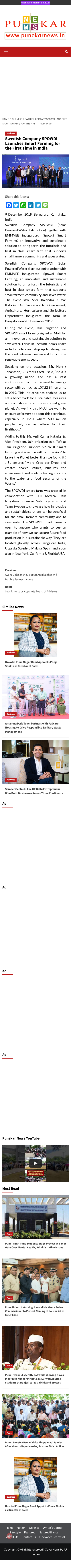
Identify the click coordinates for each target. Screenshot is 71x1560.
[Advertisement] (35, 84)
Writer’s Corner (52, 1527)
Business (11, 133)
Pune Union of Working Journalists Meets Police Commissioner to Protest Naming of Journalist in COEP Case (34, 1311)
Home (9, 1527)
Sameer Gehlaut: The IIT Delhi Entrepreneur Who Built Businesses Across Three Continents (34, 791)
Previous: (31, 574)
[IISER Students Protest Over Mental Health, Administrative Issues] (35, 1163)
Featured (29, 1532)
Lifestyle (15, 1532)
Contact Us (29, 1537)
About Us (12, 1537)
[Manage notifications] (9, 1536)
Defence (34, 1527)
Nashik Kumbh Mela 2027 (35, 2)
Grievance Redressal (52, 1537)
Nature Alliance (48, 1532)
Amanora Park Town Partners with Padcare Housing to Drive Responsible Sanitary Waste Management (33, 728)
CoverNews (52, 1549)
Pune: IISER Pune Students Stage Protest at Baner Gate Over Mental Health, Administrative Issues (35, 1245)
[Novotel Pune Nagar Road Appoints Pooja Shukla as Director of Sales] (35, 635)
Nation (21, 1527)
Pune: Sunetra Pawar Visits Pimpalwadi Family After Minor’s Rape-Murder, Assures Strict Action (34, 1444)
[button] (6, 51)
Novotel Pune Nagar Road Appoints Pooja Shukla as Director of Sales (31, 664)
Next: (31, 589)
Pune (9, 1234)
